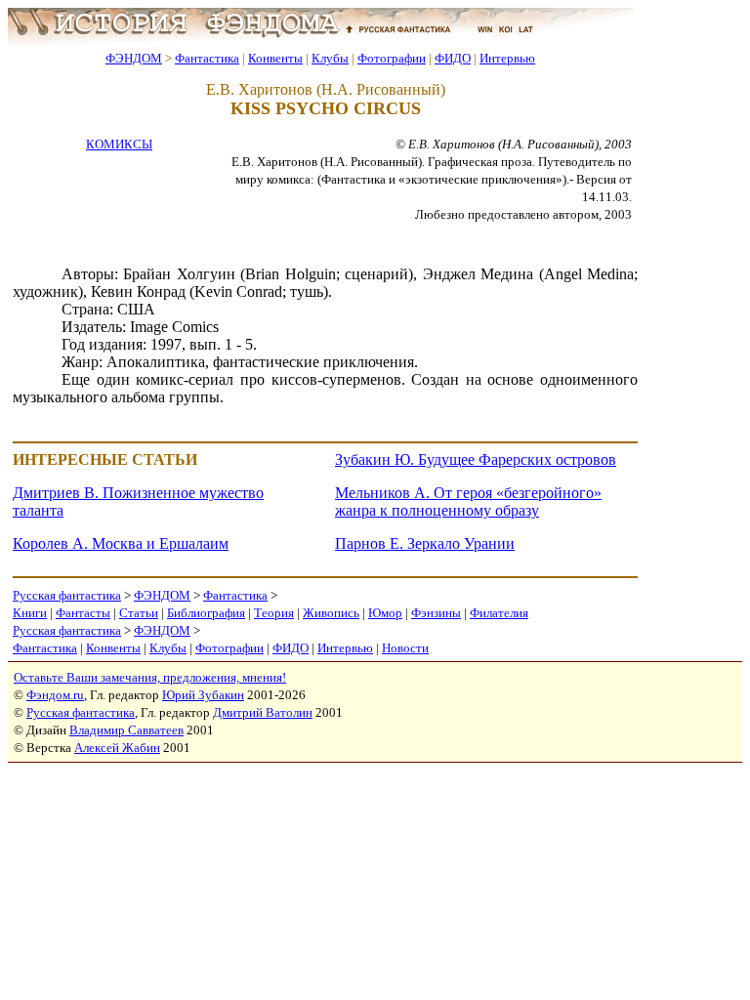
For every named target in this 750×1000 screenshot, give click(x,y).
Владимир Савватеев (126, 730)
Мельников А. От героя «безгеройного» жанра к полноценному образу (468, 501)
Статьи (138, 612)
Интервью (507, 58)
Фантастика (207, 58)
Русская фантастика (67, 595)
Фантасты (83, 612)
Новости (405, 648)
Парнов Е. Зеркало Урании (425, 543)
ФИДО (453, 58)
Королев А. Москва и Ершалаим (121, 543)
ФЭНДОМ (133, 58)
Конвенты (275, 58)
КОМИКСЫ (119, 144)
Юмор (385, 612)
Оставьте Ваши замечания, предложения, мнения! (150, 677)
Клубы (330, 58)
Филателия (499, 612)
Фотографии (391, 58)
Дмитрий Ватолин (262, 712)
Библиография (206, 612)
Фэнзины (436, 612)
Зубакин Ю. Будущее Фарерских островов (475, 459)
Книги (30, 612)
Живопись (331, 612)
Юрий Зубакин (203, 695)
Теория (274, 612)
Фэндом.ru (55, 695)
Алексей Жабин (117, 747)
